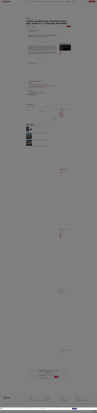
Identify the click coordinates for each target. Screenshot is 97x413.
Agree (74, 408)
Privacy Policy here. (43, 408)
